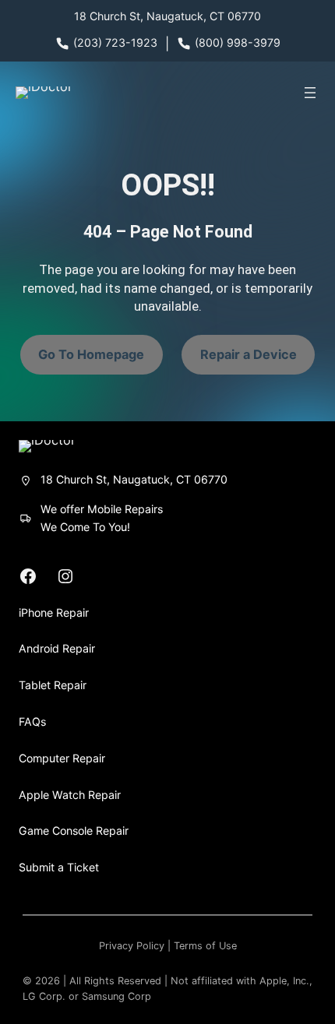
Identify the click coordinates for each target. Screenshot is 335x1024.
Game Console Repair (74, 830)
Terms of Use (205, 946)
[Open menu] (310, 92)
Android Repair (57, 648)
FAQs (32, 721)
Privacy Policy (131, 946)
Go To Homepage (91, 354)
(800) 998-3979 (237, 42)
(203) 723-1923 (115, 42)
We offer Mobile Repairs (102, 509)
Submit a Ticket (59, 867)
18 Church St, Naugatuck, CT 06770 (167, 16)
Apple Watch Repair (70, 794)
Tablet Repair (52, 684)
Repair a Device (248, 354)
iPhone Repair (54, 612)
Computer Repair (62, 758)
